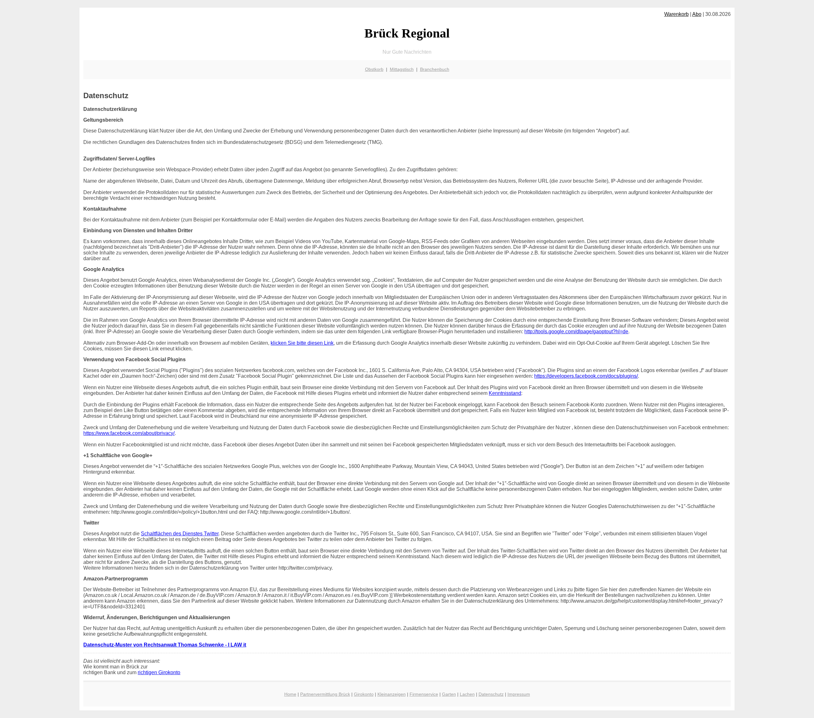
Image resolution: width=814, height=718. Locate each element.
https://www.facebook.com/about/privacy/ (129, 433)
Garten (449, 694)
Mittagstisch (402, 69)
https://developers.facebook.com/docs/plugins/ (586, 376)
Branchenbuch (434, 69)
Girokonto (364, 694)
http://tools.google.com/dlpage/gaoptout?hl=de (576, 331)
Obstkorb (374, 69)
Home (290, 694)
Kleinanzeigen (391, 694)
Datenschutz (491, 694)
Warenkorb (676, 14)
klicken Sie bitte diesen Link (302, 343)
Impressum (518, 694)
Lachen (467, 694)
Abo (696, 14)
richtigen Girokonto (159, 672)
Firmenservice (424, 694)
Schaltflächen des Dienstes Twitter (179, 533)
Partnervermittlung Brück (325, 694)
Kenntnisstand (505, 393)
